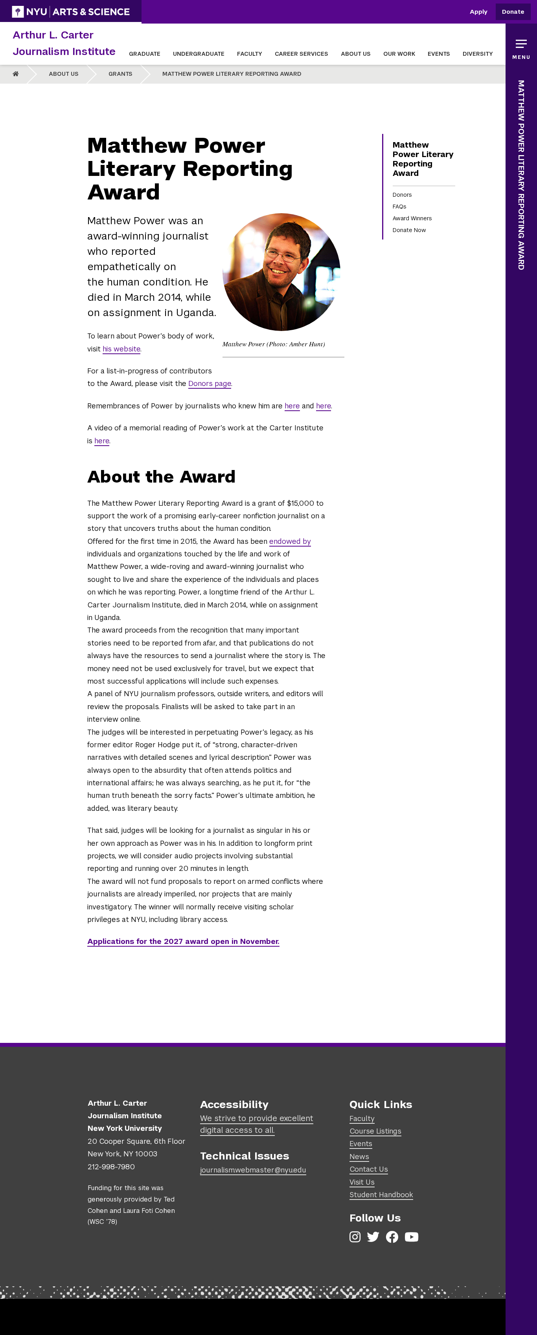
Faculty (362, 1118)
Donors (402, 194)
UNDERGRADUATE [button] (198, 54)
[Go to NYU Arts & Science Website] (71, 12)
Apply (478, 12)
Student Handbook (381, 1194)
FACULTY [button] (249, 54)
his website (121, 348)
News (359, 1156)
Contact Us (368, 1169)
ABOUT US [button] (356, 54)
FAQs (399, 206)
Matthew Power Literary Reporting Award (232, 73)
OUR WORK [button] (399, 54)
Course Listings (375, 1131)
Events (360, 1143)
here (292, 405)
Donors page (209, 383)
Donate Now (409, 230)
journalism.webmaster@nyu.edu (253, 1169)
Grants (120, 73)
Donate (513, 12)
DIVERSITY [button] (478, 54)
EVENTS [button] (439, 54)
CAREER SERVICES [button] (301, 54)
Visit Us (362, 1182)
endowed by (290, 541)
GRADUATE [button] (144, 54)
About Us (64, 73)
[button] (521, 47)
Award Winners (412, 218)
